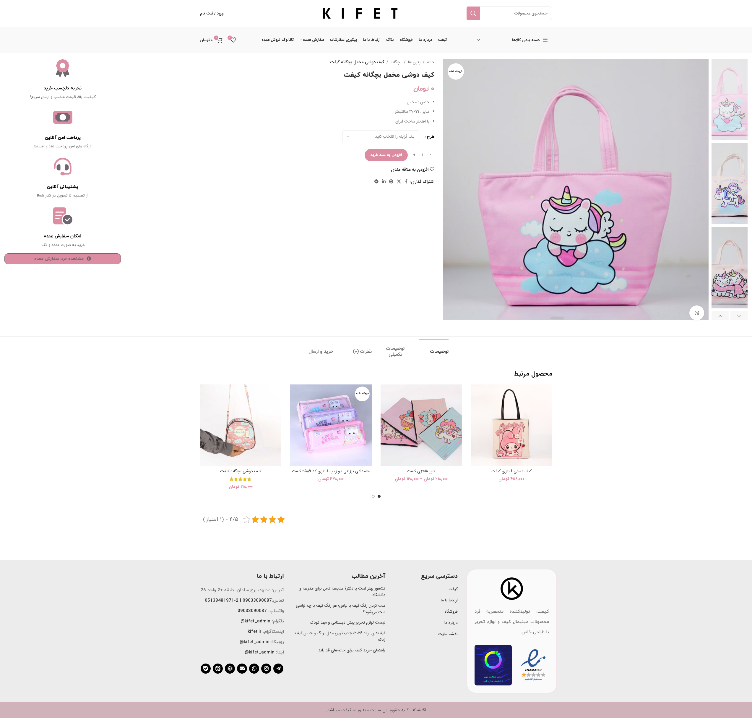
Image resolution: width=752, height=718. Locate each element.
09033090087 (252, 611)
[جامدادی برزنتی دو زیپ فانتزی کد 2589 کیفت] (331, 425)
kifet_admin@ (255, 621)
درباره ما (451, 622)
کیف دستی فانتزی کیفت (511, 471)
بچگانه (396, 62)
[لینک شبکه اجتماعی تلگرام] (376, 182)
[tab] (434, 348)
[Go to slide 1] (379, 496)
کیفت (453, 589)
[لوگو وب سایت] (360, 13)
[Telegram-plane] (278, 669)
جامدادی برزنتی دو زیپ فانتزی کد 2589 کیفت (331, 471)
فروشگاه (451, 611)
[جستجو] (473, 13)
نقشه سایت (448, 634)
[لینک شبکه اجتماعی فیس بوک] (406, 182)
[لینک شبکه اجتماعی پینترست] (391, 182)
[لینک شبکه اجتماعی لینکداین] (383, 182)
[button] (739, 315)
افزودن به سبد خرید (386, 155)
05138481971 (219, 601)
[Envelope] (242, 669)
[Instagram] (266, 669)
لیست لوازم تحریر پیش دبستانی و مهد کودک (347, 622)
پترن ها (414, 62)
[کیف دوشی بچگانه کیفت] (241, 425)
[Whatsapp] (254, 669)
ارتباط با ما (449, 600)
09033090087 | (255, 601)
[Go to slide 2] (373, 496)
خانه (430, 62)
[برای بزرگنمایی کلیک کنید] (696, 312)
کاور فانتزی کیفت (421, 471)
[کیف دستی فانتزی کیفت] (511, 425)
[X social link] (399, 182)
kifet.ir (255, 632)
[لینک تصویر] (512, 588)
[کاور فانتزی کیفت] (421, 425)
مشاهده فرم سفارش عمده (59, 259)
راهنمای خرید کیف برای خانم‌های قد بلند (351, 650)
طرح (430, 136)
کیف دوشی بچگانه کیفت (240, 471)
